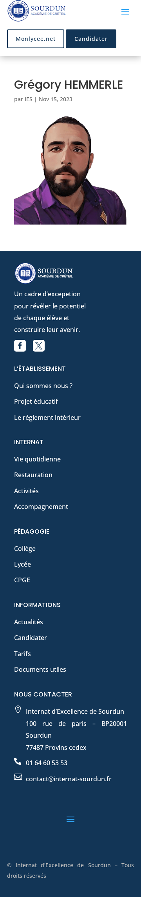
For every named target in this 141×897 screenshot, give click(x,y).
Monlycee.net (36, 38)
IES (29, 99)
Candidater (91, 38)
